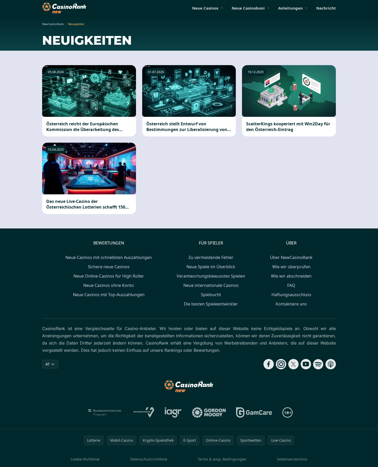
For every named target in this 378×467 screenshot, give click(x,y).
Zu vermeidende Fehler (210, 257)
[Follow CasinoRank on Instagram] (281, 364)
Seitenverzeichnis (292, 459)
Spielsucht (211, 294)
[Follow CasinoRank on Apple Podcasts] (331, 364)
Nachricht (326, 8)
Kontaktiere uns (291, 304)
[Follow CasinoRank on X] (293, 364)
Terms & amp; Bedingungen (222, 459)
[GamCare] (254, 412)
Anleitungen (290, 8)
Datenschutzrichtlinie (148, 459)
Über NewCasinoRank (291, 257)
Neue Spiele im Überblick (210, 267)
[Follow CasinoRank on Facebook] (268, 364)
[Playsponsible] (144, 412)
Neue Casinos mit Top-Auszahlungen (109, 294)
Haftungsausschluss (291, 294)
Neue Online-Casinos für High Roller (108, 276)
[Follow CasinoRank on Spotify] (318, 364)
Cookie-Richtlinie (85, 459)
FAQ (291, 285)
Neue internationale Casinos (211, 285)
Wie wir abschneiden (291, 276)
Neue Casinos (205, 8)
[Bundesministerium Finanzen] (104, 412)
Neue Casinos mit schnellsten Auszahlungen (108, 257)
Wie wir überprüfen (291, 267)
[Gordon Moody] (209, 412)
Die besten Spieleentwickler (211, 304)
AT (48, 364)
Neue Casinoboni (248, 8)
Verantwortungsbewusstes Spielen (211, 276)
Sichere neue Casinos (109, 267)
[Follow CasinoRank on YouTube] (306, 364)
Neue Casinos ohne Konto (108, 285)
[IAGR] (173, 412)
